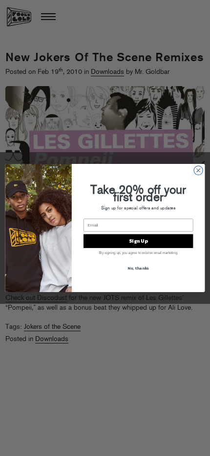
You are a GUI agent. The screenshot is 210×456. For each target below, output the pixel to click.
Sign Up (138, 241)
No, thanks (138, 268)
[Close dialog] (198, 170)
